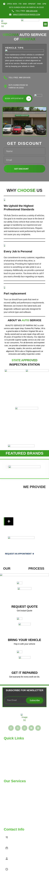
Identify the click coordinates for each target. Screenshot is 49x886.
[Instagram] (24, 728)
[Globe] (38, 728)
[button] (45, 24)
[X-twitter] (17, 728)
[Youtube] (31, 728)
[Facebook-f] (11, 728)
